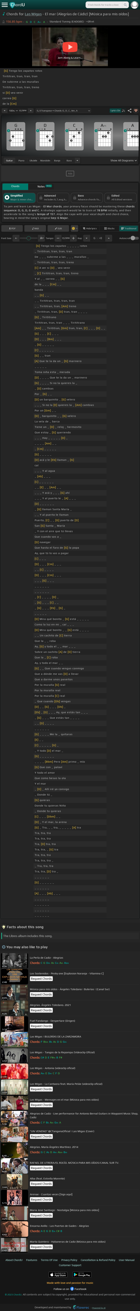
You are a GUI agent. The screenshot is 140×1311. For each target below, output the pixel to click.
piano (21, 160)
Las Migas (33, 14)
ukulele (33, 160)
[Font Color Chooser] (74, 228)
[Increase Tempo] (31, 110)
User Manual (127, 1260)
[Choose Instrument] (77, 160)
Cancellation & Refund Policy (98, 1260)
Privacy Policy (69, 1260)
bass (69, 160)
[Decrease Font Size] (15, 238)
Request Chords (41, 978)
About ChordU (14, 1260)
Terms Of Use (49, 1260)
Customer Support (70, 1265)
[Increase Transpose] (108, 238)
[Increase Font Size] (41, 238)
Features (31, 1260)
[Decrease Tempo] (5, 110)
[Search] (125, 4)
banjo (57, 160)
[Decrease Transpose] (86, 238)
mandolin (45, 160)
